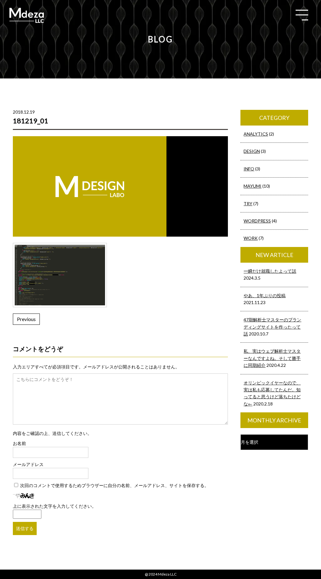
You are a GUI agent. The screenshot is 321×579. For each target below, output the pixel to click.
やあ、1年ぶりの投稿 (265, 295)
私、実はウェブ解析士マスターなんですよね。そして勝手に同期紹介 (272, 358)
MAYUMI (252, 186)
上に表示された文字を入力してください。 (54, 506)
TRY (248, 203)
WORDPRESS (257, 220)
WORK (251, 238)
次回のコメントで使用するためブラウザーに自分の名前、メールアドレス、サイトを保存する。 (114, 485)
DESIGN (252, 151)
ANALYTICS (256, 134)
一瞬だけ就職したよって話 (270, 271)
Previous (26, 319)
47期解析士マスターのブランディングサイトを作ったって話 (272, 326)
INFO (249, 168)
